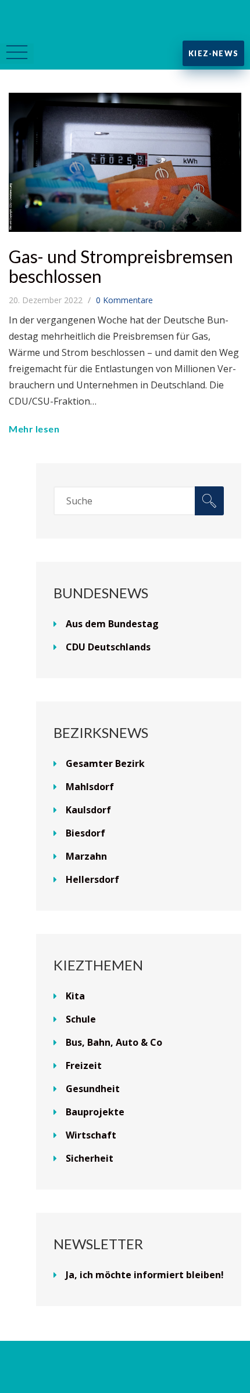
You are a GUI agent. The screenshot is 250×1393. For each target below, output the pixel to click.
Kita (75, 996)
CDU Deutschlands (108, 647)
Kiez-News (213, 53)
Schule (81, 1019)
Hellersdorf (92, 879)
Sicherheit (89, 1158)
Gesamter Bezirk (105, 763)
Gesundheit (93, 1088)
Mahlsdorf (90, 786)
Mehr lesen (34, 428)
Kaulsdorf (88, 809)
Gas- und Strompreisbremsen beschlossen (121, 266)
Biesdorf (85, 833)
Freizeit (84, 1065)
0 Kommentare (124, 299)
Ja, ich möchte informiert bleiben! (145, 1274)
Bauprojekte (95, 1111)
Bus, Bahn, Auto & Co (114, 1042)
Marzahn (86, 856)
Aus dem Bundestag (112, 623)
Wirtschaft (91, 1135)
